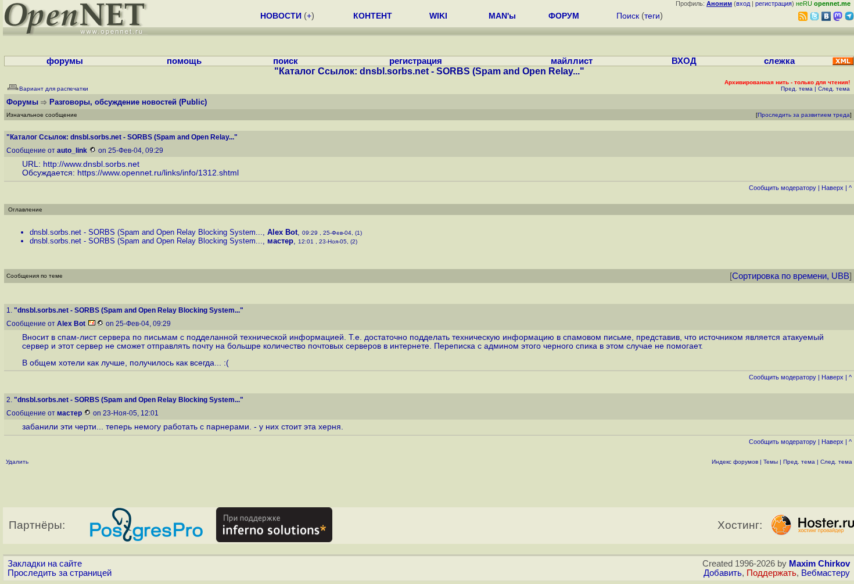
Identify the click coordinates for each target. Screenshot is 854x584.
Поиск (627, 15)
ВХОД (684, 61)
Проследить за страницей (60, 573)
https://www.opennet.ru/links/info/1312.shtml (158, 173)
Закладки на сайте (45, 563)
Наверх (832, 187)
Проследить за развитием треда (804, 115)
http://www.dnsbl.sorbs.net (91, 164)
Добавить (723, 573)
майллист (572, 61)
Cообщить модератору (782, 187)
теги (652, 15)
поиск (285, 61)
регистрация (773, 3)
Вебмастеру (825, 573)
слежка (779, 61)
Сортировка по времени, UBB (790, 276)
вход (743, 3)
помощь (184, 61)
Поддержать (771, 573)
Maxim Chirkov (819, 563)
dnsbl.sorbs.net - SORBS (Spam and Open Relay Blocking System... (146, 232)
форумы (64, 61)
